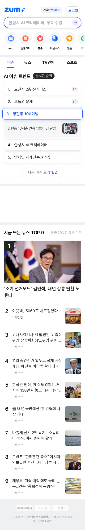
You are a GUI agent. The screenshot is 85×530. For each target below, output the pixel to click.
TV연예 (48, 62)
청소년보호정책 (62, 516)
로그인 (73, 10)
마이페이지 (24, 508)
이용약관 (18, 516)
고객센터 (60, 508)
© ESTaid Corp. (42, 521)
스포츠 (72, 62)
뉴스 (27, 62)
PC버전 (42, 508)
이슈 (10, 62)
